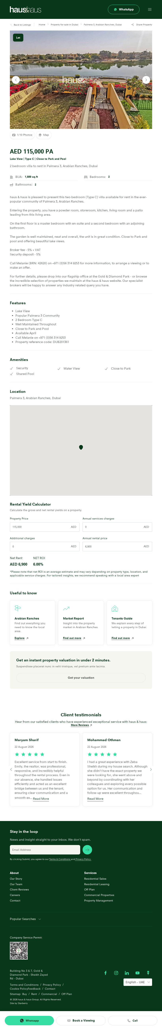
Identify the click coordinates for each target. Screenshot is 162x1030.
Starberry (23, 1003)
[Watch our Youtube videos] (137, 973)
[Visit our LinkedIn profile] (127, 973)
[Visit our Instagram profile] (116, 973)
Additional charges (22, 538)
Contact (15, 900)
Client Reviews (19, 889)
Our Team (16, 884)
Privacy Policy (83, 859)
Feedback (34, 988)
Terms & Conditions (59, 859)
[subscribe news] (87, 849)
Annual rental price (95, 538)
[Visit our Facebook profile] (105, 973)
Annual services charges (98, 518)
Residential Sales (95, 878)
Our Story (16, 878)
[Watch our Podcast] (148, 973)
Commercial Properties (99, 895)
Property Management (98, 900)
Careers (15, 895)
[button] (20, 25)
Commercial (49, 994)
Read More (41, 799)
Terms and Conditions (24, 985)
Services (90, 873)
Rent (34, 994)
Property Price (19, 518)
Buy (24, 994)
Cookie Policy (19, 988)
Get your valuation (81, 678)
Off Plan (89, 889)
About (14, 873)
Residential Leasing (96, 884)
